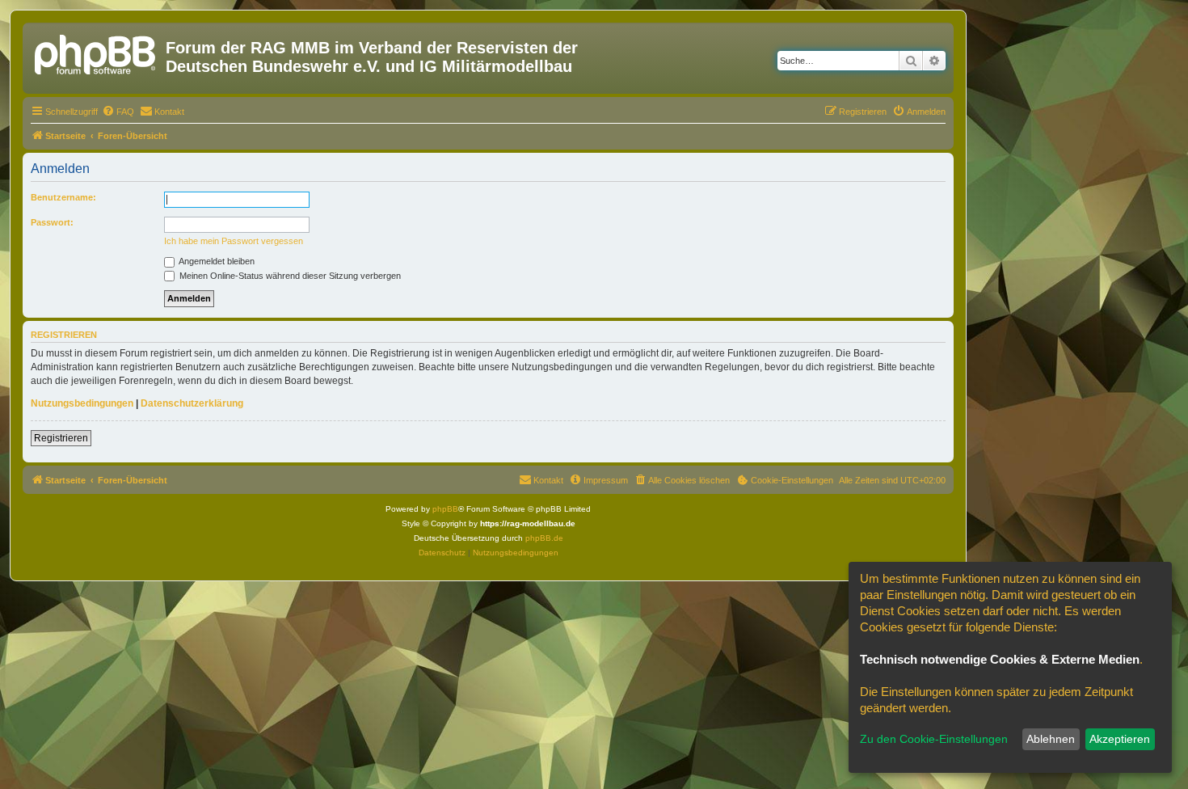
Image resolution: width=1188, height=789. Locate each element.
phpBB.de (544, 538)
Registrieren (61, 438)
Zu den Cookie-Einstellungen (934, 738)
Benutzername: (63, 197)
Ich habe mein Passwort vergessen (233, 241)
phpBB (445, 508)
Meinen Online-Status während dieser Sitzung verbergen (289, 276)
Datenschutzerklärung (192, 403)
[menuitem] (118, 111)
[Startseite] (96, 52)
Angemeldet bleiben (216, 261)
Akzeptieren (1119, 738)
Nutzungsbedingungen (82, 403)
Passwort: (52, 222)
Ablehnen (1050, 738)
